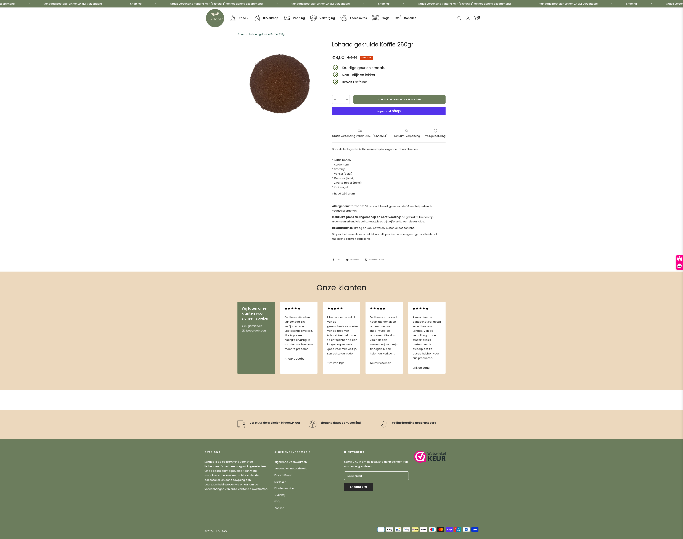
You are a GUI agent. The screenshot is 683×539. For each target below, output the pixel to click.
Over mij (279, 495)
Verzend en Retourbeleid (290, 468)
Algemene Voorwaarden (290, 462)
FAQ (277, 501)
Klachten (280, 481)
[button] (459, 18)
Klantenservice (284, 488)
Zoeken (279, 508)
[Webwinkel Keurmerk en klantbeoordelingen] (430, 457)
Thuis (241, 34)
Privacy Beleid (283, 475)
